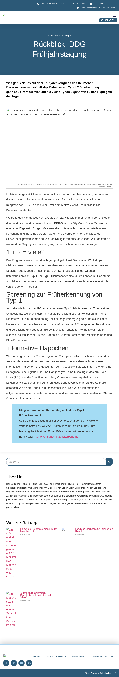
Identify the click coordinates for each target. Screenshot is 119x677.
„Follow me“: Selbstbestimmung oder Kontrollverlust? (38, 530)
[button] (114, 15)
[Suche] (109, 461)
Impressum (36, 656)
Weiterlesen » (25, 534)
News (51, 35)
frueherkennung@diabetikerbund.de (56, 436)
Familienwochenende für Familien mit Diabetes (94, 530)
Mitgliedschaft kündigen (103, 656)
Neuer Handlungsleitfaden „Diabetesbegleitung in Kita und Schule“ (35, 595)
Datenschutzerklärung (56, 656)
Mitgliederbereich (79, 656)
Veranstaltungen (63, 35)
